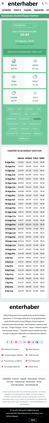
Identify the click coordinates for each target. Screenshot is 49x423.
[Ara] (46, 3)
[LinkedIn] (25, 342)
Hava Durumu (34, 349)
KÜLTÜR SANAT (17, 385)
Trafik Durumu (33, 355)
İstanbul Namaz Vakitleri (14, 355)
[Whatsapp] (42, 342)
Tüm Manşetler (34, 361)
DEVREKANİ (11, 119)
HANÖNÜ (37, 119)
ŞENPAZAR (24, 139)
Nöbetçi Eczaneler (12, 349)
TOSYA (35, 129)
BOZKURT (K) (16, 114)
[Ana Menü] (3, 3)
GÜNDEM (6, 10)
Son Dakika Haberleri (12, 367)
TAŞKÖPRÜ (25, 129)
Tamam (32, 420)
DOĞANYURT (24, 119)
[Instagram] (20, 342)
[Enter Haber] (23, 3)
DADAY (34, 114)
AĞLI (38, 109)
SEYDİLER (13, 129)
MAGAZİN (39, 10)
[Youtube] (29, 342)
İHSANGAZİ (26, 134)
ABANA (11, 109)
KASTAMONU (13, 124)
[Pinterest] (16, 342)
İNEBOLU (37, 134)
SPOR (38, 382)
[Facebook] (7, 342)
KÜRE (24, 124)
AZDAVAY (29, 109)
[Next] (37, 342)
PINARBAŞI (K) (34, 124)
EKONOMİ (30, 382)
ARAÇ (19, 109)
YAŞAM (27, 10)
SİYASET (41, 379)
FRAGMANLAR (31, 385)
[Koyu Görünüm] (43, 3)
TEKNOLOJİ (19, 382)
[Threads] (33, 342)
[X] (12, 342)
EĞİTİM (10, 382)
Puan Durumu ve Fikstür (13, 361)
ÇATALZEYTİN (12, 134)
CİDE (26, 114)
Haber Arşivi (33, 367)
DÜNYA (17, 10)
